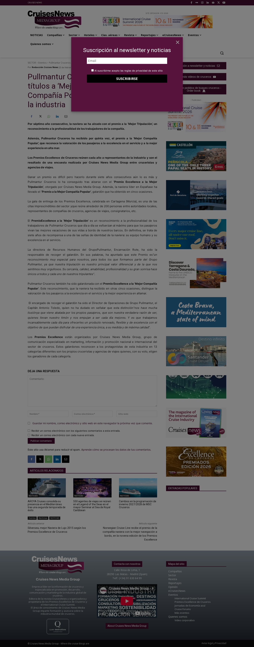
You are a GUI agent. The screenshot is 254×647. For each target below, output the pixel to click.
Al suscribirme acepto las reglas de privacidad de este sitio (128, 70)
